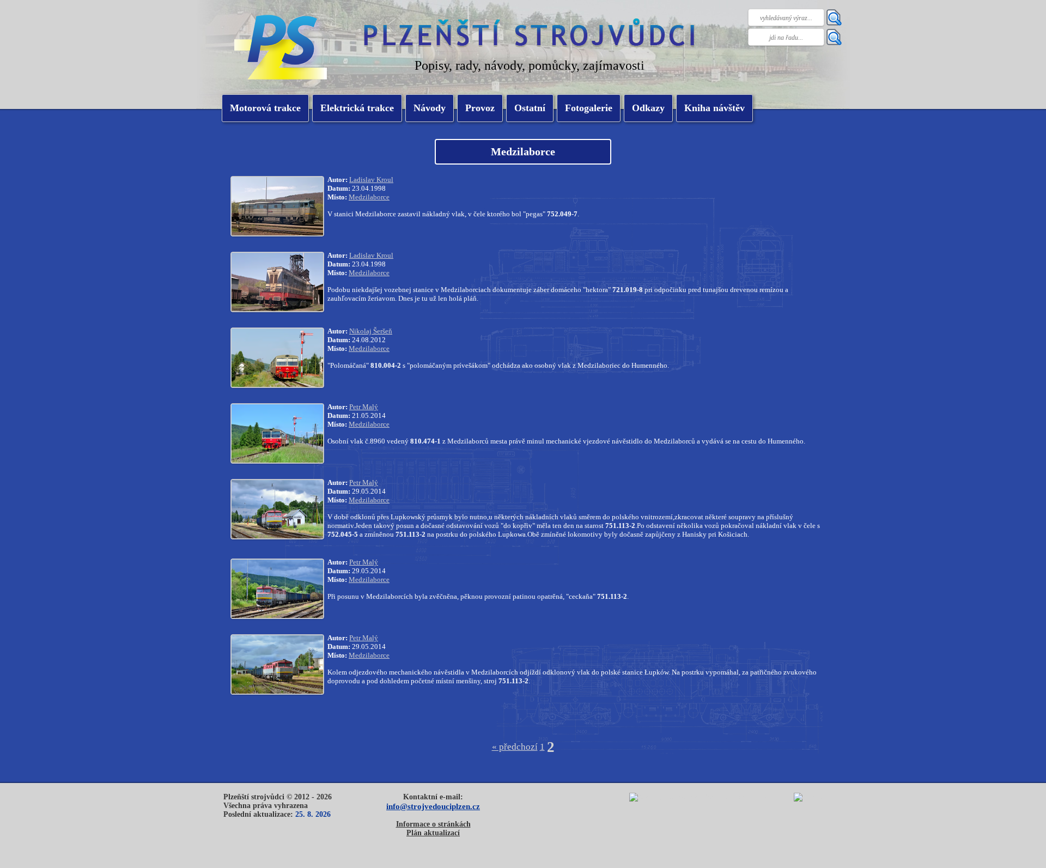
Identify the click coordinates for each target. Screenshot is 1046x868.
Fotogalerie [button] (588, 107)
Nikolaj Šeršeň (370, 331)
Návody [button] (429, 107)
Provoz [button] (480, 107)
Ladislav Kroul (371, 179)
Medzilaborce (369, 197)
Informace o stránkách (433, 824)
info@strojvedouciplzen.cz (433, 806)
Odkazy (648, 107)
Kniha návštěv (714, 107)
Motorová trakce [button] (265, 107)
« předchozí (515, 747)
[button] (357, 108)
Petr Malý (363, 407)
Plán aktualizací (433, 833)
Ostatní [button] (529, 107)
